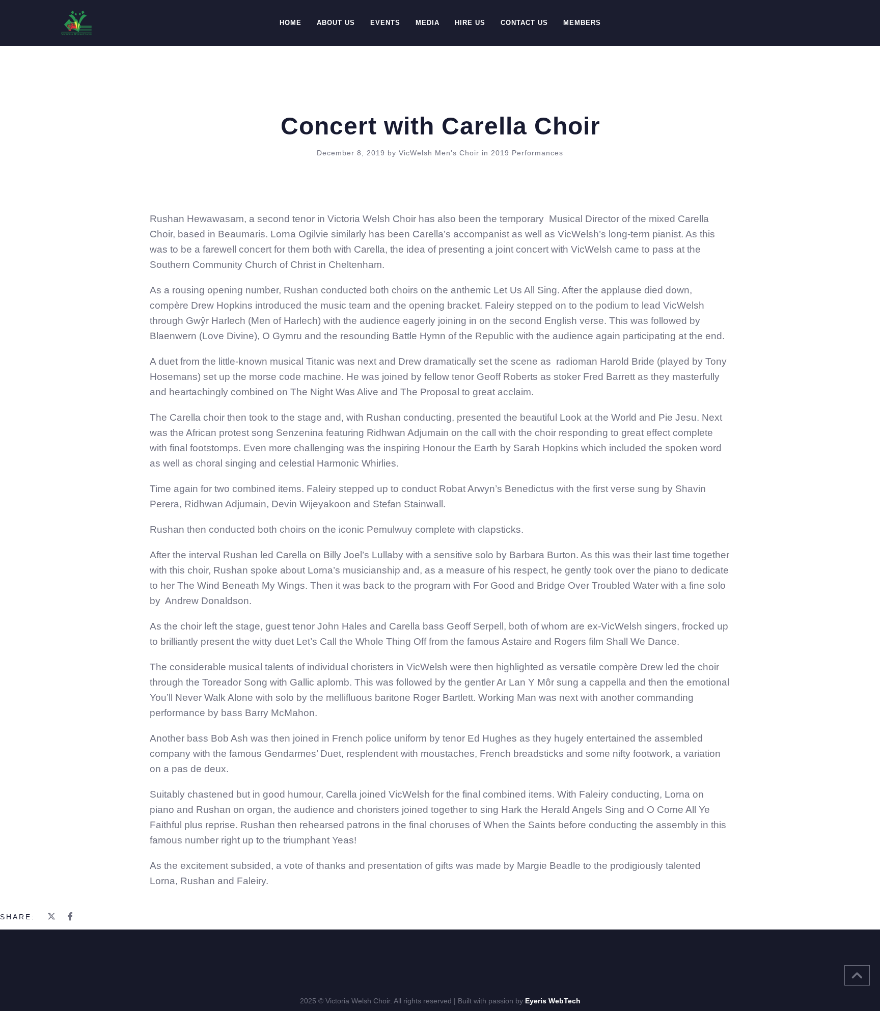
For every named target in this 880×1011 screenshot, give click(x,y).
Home (290, 22)
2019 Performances (527, 153)
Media (427, 22)
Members (582, 22)
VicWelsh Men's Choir (440, 153)
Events (385, 22)
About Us (336, 22)
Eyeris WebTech (553, 1001)
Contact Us (524, 22)
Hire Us (470, 22)
